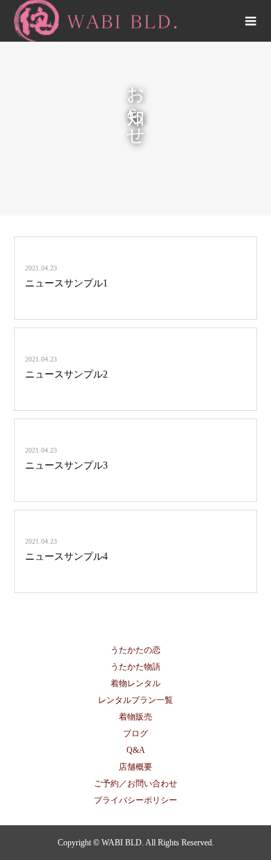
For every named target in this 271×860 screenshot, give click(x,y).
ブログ (135, 733)
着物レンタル (135, 683)
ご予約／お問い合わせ (135, 783)
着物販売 (135, 717)
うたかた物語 (135, 667)
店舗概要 (135, 767)
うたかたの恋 (135, 650)
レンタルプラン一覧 (135, 700)
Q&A (135, 750)
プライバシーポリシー (135, 800)
